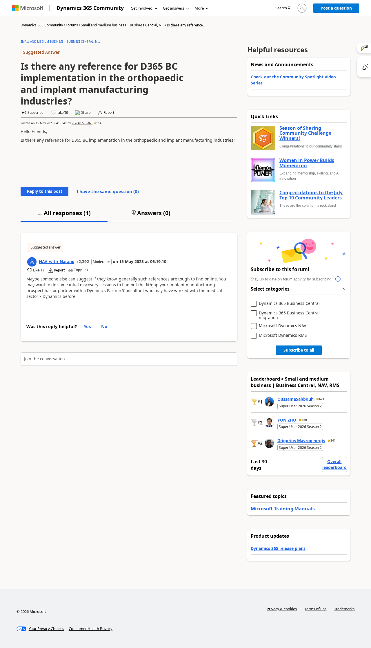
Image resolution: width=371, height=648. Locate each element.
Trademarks (344, 608)
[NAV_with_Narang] (32, 262)
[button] (283, 8)
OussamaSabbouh (295, 399)
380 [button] (304, 420)
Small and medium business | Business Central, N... (122, 25)
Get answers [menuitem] (173, 8)
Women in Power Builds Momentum (306, 163)
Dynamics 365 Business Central (289, 303)
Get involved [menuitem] (141, 8)
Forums (72, 25)
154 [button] (98, 123)
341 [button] (333, 440)
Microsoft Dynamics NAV (282, 325)
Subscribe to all (298, 350)
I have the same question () (108, 191)
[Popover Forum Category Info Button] (338, 279)
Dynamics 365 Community (90, 7)
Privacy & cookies (282, 608)
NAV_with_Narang (56, 261)
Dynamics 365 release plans (278, 548)
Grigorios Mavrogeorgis (301, 440)
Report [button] (108, 112)
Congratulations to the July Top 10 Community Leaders (311, 195)
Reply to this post (44, 191)
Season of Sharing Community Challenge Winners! (305, 133)
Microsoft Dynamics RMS (283, 335)
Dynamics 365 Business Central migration (289, 315)
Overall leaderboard (334, 464)
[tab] (64, 215)
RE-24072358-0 (82, 123)
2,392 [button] (84, 261)
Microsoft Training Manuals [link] (283, 508)
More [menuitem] (199, 8)
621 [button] (321, 399)
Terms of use (315, 608)
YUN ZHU (286, 420)
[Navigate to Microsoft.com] (27, 8)
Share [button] (86, 112)
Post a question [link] (336, 8)
